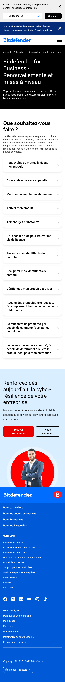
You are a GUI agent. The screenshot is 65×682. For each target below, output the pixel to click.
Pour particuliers (13, 507)
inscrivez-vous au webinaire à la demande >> (28, 30)
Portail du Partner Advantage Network (23, 557)
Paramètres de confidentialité (18, 636)
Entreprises (20, 52)
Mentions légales (12, 610)
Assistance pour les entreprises (19, 572)
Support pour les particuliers (17, 567)
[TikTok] (45, 599)
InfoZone (8, 587)
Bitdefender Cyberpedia (15, 552)
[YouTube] (29, 599)
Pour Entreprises (13, 519)
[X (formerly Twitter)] (13, 599)
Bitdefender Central (13, 542)
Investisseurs (10, 577)
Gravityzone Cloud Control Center (20, 547)
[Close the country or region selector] (60, 6)
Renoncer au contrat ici (15, 642)
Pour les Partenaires (15, 525)
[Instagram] (37, 599)
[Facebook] (5, 599)
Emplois (7, 582)
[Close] (60, 28)
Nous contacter (11, 631)
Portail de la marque (13, 562)
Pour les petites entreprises (19, 513)
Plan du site (9, 620)
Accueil (7, 52)
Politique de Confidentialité (17, 615)
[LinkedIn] (21, 599)
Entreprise (8, 626)
